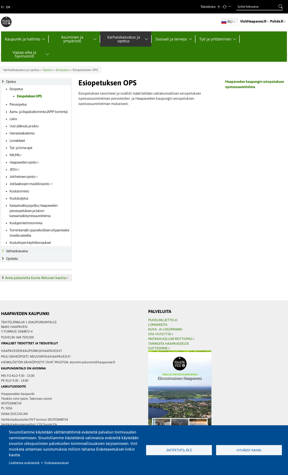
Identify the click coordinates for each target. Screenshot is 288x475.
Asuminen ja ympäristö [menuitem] (72, 39)
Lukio (13, 119)
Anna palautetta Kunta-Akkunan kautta (35, 278)
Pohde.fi (276, 21)
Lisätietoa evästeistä (24, 463)
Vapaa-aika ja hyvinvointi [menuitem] (24, 54)
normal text (224, 6)
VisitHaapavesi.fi (253, 21)
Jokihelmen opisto (22, 176)
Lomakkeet (17, 140)
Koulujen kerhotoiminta (25, 223)
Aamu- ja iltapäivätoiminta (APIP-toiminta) (38, 112)
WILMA (14, 155)
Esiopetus (62, 70)
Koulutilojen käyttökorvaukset (30, 242)
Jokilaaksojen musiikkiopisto (29, 184)
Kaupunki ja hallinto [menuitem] (22, 39)
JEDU (13, 169)
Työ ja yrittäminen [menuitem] (215, 39)
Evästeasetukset (56, 463)
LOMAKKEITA (157, 324)
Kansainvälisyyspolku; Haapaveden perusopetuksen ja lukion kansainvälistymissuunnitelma (33, 210)
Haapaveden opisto (23, 162)
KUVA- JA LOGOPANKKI (165, 329)
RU (230, 22)
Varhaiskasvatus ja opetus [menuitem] (123, 39)
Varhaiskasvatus (17, 251)
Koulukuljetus (18, 198)
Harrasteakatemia (21, 133)
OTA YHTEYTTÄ (159, 334)
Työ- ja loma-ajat (20, 148)
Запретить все (179, 450)
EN (8, 7)
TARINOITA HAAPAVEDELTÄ (168, 343)
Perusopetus (18, 104)
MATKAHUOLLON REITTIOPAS (170, 339)
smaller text (230, 6)
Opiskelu (12, 258)
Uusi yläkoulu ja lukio (24, 126)
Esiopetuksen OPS (29, 96)
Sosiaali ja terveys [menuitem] (171, 39)
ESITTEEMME (158, 348)
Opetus (48, 70)
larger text (218, 6)
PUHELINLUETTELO (162, 320)
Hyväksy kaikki (249, 450)
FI (2, 7)
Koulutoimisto (19, 191)
